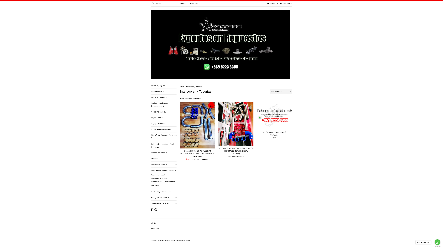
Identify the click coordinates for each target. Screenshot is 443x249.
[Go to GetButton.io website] (437, 246)
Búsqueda (155, 229)
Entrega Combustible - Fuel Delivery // (164, 145)
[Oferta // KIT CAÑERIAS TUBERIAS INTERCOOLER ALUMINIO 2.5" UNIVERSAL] (197, 125)
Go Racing (171, 240)
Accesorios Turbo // (158, 175)
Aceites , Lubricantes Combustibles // (164, 104)
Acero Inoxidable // (158, 112)
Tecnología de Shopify (183, 240)
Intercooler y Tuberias (159, 178)
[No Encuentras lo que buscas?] (274, 116)
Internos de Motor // (164, 164)
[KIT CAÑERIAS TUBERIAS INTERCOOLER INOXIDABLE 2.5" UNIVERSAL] (235, 124)
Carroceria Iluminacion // (161, 129)
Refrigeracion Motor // (164, 198)
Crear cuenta (193, 3)
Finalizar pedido (286, 3)
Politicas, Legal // (158, 86)
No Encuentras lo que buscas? (274, 132)
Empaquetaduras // (164, 153)
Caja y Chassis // (164, 124)
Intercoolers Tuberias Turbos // (163, 170)
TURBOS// (155, 185)
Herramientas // (157, 91)
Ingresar (183, 3)
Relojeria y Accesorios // (161, 192)
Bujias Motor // (157, 118)
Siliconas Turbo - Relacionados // (163, 182)
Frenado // (164, 159)
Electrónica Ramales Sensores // (164, 136)
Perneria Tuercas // (159, 97)
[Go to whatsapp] (437, 242)
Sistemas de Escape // (164, 203)
